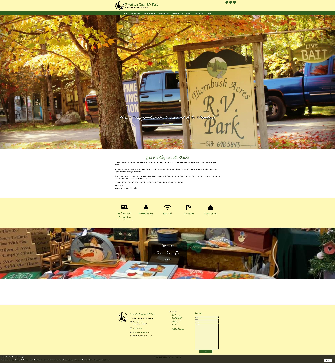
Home (125, 13)
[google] (231, 2)
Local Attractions (164, 13)
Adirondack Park (177, 13)
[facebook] (227, 2)
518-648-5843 (137, 328)
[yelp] (235, 2)
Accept (328, 360)
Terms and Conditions (178, 329)
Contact (208, 13)
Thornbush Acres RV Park (142, 314)
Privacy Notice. (106, 359)
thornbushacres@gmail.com (141, 332)
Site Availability (135, 13)
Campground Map (149, 13)
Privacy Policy (176, 328)
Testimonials (199, 13)
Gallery (188, 13)
